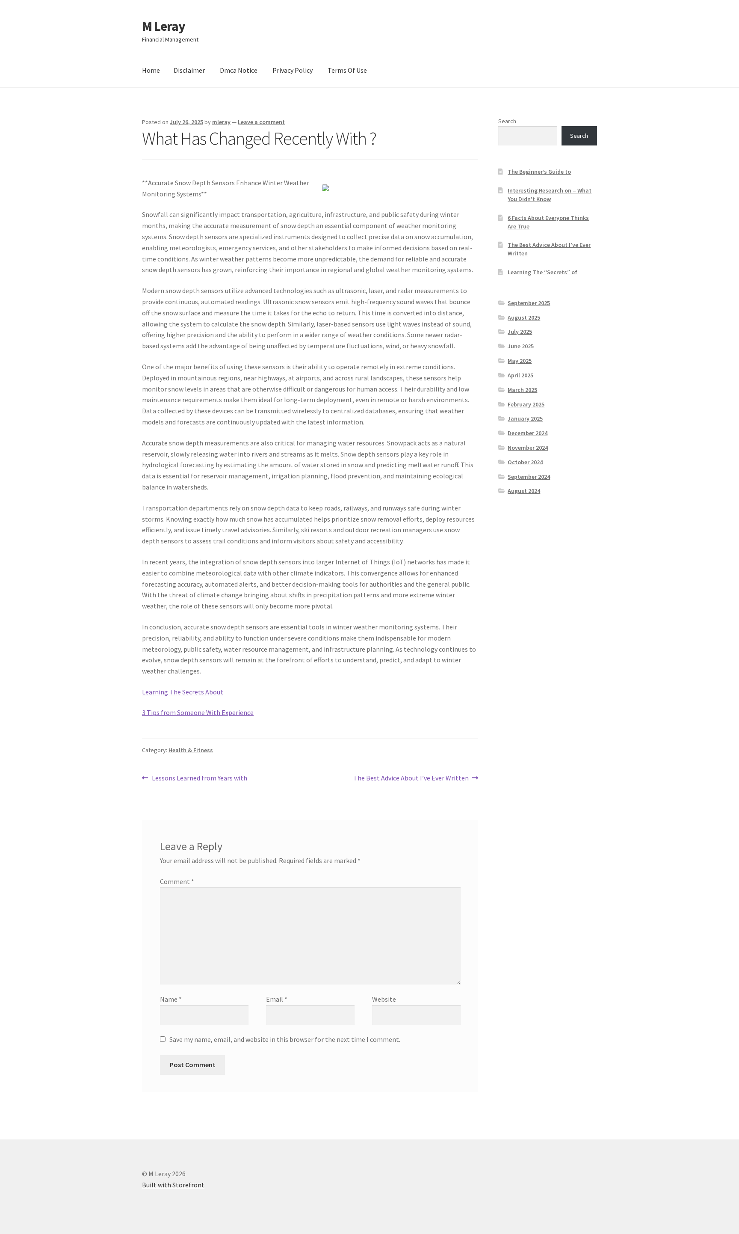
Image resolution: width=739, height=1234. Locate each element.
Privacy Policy (292, 70)
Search (507, 121)
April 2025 (520, 375)
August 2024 (524, 491)
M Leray (163, 26)
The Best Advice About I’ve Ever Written (411, 778)
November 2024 (528, 447)
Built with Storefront (173, 1185)
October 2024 (525, 462)
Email (276, 999)
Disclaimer (189, 70)
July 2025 (520, 331)
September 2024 (529, 477)
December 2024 (527, 433)
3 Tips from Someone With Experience (198, 712)
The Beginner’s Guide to (539, 171)
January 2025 (525, 418)
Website (384, 999)
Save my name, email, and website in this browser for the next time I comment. (284, 1039)
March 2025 (522, 390)
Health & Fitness (190, 750)
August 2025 (524, 317)
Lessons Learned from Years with (199, 778)
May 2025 (520, 361)
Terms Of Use (347, 70)
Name (171, 999)
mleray (221, 122)
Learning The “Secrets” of (542, 272)
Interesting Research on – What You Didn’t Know (549, 195)
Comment (177, 881)
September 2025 (529, 303)
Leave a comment (261, 122)
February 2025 (526, 404)
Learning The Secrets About (182, 692)
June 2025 (521, 346)
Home (151, 70)
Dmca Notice (238, 70)
